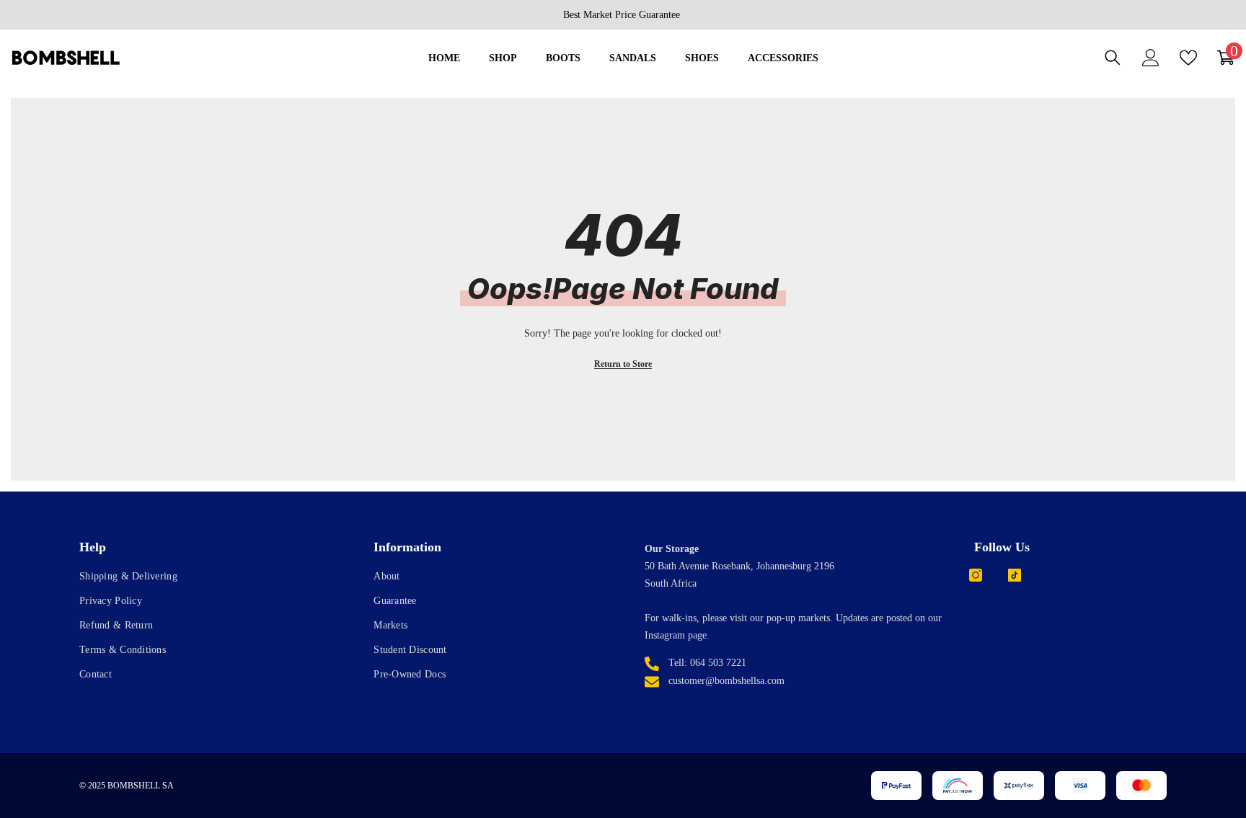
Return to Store (623, 364)
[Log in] (1150, 57)
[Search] (1112, 57)
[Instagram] (975, 575)
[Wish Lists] (1188, 57)
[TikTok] (1014, 575)
